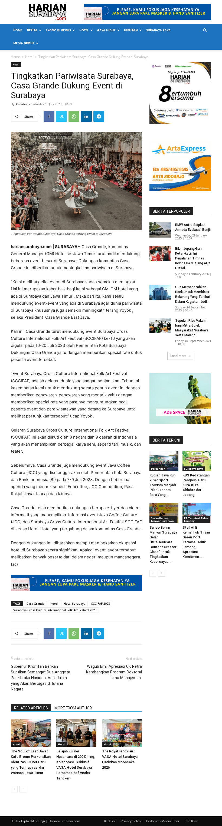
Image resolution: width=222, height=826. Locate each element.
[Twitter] (61, 116)
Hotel (84, 30)
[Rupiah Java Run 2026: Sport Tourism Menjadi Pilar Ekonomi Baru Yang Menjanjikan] (163, 461)
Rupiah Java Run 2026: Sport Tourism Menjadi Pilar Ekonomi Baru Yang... (162, 485)
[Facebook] (49, 116)
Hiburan (131, 30)
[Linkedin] (86, 116)
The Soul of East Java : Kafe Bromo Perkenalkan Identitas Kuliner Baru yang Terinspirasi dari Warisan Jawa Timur (31, 762)
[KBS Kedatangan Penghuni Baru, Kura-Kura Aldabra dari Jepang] (196, 461)
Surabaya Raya (158, 30)
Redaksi (21, 104)
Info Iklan (191, 821)
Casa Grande (35, 603)
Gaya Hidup (106, 30)
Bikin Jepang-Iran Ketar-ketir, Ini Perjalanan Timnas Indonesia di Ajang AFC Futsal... (192, 258)
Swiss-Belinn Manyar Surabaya (162, 519)
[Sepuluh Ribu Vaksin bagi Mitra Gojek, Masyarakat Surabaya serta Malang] (160, 325)
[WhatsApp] (73, 116)
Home (17, 30)
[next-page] (22, 789)
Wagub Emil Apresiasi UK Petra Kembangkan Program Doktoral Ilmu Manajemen (114, 672)
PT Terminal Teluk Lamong (196, 519)
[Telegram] (98, 116)
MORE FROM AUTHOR (73, 708)
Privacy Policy (131, 821)
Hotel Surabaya (74, 603)
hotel (54, 603)
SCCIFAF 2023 (100, 603)
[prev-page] (14, 789)
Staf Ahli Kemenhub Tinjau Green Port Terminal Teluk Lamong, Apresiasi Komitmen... (196, 542)
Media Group (23, 43)
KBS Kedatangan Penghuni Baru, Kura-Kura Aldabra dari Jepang (196, 485)
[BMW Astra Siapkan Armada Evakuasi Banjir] (160, 230)
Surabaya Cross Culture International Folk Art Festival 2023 (54, 610)
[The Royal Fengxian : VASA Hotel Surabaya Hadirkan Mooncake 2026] (122, 732)
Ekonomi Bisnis (58, 30)
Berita (32, 30)
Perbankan (158, 468)
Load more (178, 355)
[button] (204, 30)
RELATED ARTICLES (31, 708)
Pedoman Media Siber (162, 821)
